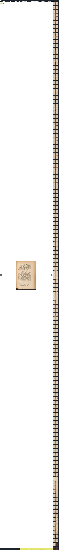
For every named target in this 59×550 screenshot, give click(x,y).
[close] (57, 1)
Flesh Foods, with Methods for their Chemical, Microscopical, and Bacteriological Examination (28, 1)
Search (2, 3)
